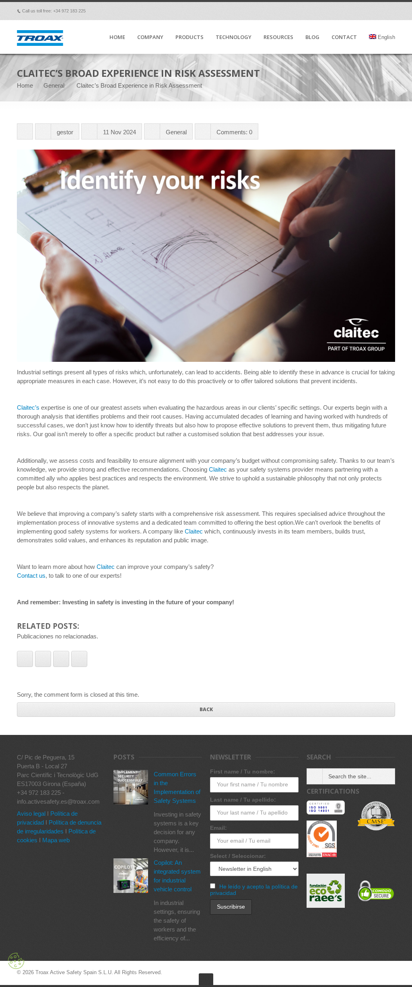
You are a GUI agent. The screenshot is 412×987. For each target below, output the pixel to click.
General (53, 85)
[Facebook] (323, 11)
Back (206, 709)
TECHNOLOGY (233, 37)
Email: (218, 828)
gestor (65, 132)
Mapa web (56, 840)
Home (25, 85)
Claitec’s (28, 407)
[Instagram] (391, 11)
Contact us (31, 575)
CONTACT (344, 37)
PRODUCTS (189, 37)
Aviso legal (31, 813)
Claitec (218, 469)
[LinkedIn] (369, 11)
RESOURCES (278, 37)
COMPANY (150, 37)
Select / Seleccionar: (238, 856)
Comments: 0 (234, 132)
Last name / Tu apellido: (243, 799)
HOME (117, 37)
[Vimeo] (335, 11)
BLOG (312, 37)
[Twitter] (346, 11)
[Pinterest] (357, 11)
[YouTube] (380, 11)
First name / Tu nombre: (242, 771)
